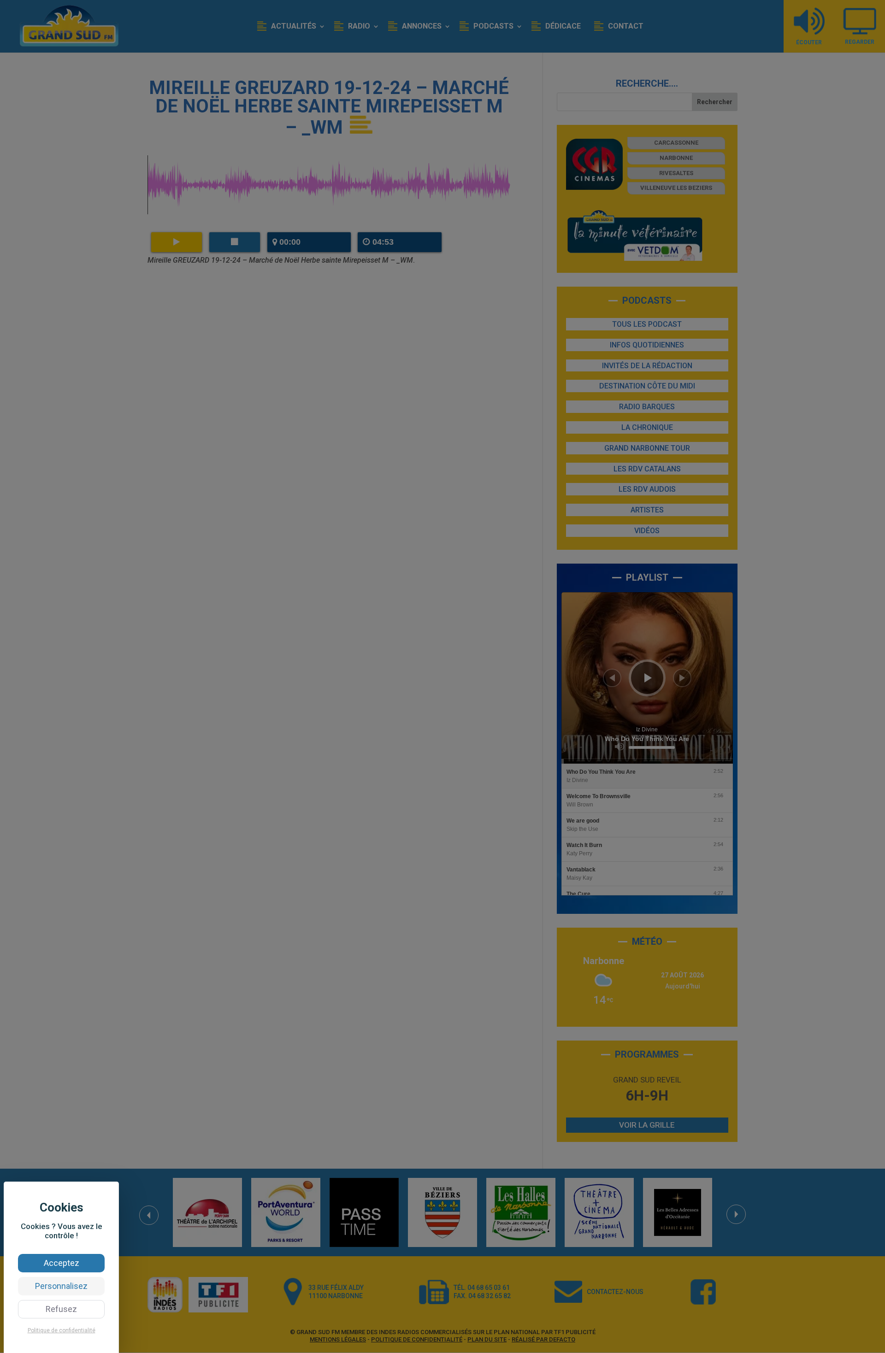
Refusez (61, 1309)
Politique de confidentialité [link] (61, 1330)
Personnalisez (61, 1286)
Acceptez (61, 1263)
